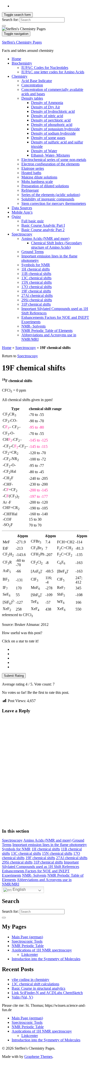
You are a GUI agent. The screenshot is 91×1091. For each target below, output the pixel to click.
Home (16, 59)
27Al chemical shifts (37, 295)
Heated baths (31, 173)
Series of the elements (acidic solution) (50, 195)
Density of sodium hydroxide (53, 133)
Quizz (16, 217)
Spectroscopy (22, 234)
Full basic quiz (32, 221)
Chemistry (19, 76)
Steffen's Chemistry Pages (22, 42)
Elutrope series (32, 168)
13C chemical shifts (36, 278)
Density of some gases (48, 138)
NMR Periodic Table (28, 946)
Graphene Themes (38, 1056)
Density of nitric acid (47, 116)
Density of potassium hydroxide (55, 129)
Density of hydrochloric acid (53, 111)
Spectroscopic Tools (27, 941)
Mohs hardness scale (37, 181)
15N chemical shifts (36, 282)
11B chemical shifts (36, 274)
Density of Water (44, 151)
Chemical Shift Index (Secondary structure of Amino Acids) (56, 245)
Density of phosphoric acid (51, 124)
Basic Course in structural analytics (38, 988)
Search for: (10, 20)
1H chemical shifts (35, 269)
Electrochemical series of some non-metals (53, 160)
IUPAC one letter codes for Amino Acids (52, 72)
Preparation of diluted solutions (45, 186)
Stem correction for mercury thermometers (53, 203)
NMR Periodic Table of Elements (47, 331)
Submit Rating (14, 675)
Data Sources (22, 208)
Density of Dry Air (45, 107)
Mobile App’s (22, 212)
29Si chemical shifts (36, 300)
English (19, 889)
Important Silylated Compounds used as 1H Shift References (40, 864)
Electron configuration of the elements (50, 164)
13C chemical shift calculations (35, 984)
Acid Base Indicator (36, 81)
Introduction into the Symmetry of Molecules (46, 959)
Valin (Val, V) (22, 997)
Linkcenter (29, 954)
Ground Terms (32, 252)
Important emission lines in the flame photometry (49, 845)
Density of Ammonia (47, 103)
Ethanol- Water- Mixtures (50, 155)
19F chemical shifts (36, 291)
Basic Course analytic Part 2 (43, 230)
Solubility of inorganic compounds (47, 199)
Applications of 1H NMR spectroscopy (42, 950)
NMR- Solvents (33, 326)
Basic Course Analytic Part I (43, 225)
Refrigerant (30, 190)
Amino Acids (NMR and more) (45, 238)
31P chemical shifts (36, 304)
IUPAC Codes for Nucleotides (44, 68)
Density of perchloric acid (51, 120)
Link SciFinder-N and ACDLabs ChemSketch (47, 993)
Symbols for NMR (35, 265)
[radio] (50, 649)
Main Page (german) (27, 937)
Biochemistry (22, 63)
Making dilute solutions (39, 177)
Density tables (32, 98)
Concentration (32, 85)
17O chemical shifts (36, 287)
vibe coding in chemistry (30, 980)
